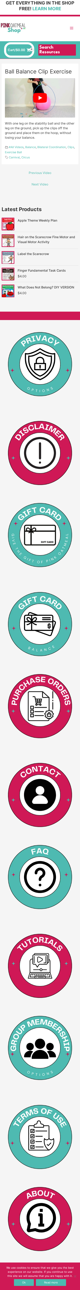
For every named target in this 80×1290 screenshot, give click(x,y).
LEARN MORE (46, 8)
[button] (57, 50)
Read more (51, 1282)
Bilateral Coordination (51, 147)
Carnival (14, 157)
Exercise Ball (13, 152)
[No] (75, 1276)
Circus (25, 157)
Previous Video (40, 173)
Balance (30, 147)
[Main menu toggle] (71, 28)
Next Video (40, 184)
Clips (70, 147)
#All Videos (16, 147)
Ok (24, 1282)
